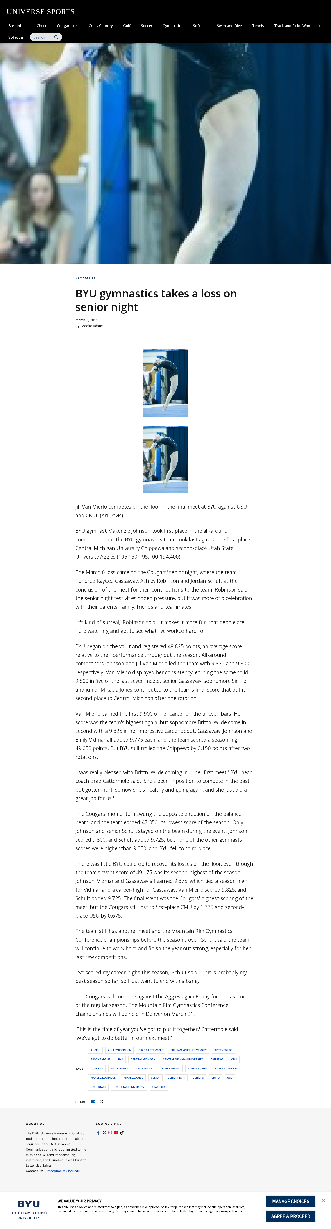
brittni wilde (223, 1050)
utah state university (129, 1086)
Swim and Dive (229, 25)
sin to (215, 1077)
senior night (176, 1077)
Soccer (146, 25)
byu (120, 1059)
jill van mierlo (170, 1068)
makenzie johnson (103, 1077)
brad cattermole (151, 1050)
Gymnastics (173, 25)
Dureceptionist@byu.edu (61, 1171)
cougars (97, 1068)
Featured (158, 1086)
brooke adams (101, 1059)
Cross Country (101, 25)
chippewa (217, 1059)
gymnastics (144, 1068)
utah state (98, 1086)
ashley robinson (119, 1050)
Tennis (258, 25)
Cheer (42, 25)
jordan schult (198, 1068)
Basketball (17, 25)
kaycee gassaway (227, 1068)
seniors (198, 1077)
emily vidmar (119, 1068)
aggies (95, 1050)
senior (155, 1077)
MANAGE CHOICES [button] (290, 1201)
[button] (323, 1200)
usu (230, 1077)
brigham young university (189, 1050)
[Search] (56, 37)
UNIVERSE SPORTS (41, 11)
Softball (199, 25)
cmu (234, 1059)
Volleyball (16, 37)
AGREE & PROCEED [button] (290, 1216)
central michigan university (183, 1059)
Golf (127, 25)
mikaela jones (133, 1077)
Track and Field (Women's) (297, 25)
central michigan (143, 1059)
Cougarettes (67, 25)
